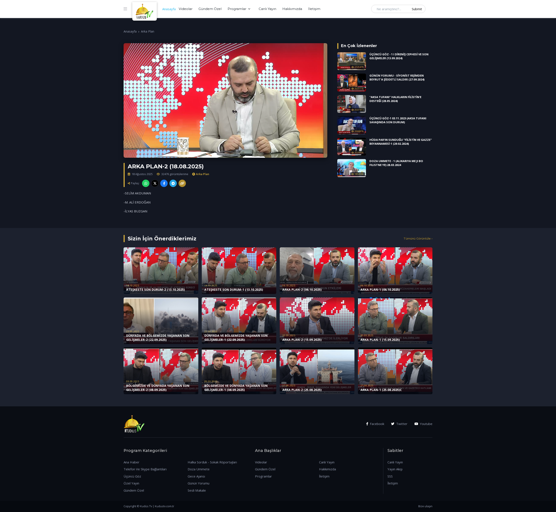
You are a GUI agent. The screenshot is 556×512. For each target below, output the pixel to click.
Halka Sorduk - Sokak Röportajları (212, 462)
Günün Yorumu (198, 483)
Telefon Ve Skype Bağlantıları (145, 469)
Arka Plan (147, 31)
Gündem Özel (210, 9)
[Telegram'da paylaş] (173, 183)
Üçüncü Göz (132, 476)
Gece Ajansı (196, 476)
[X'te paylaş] (155, 183)
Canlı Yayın (267, 9)
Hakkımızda (292, 9)
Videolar (185, 9)
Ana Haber (131, 462)
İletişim (314, 9)
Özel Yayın (131, 483)
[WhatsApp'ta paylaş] (145, 183)
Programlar (237, 9)
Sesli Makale (197, 490)
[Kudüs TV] (145, 9)
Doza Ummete (199, 469)
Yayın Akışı (394, 469)
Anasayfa (169, 9)
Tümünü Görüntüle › (418, 238)
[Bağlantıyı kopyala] (182, 183)
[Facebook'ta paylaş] (164, 183)
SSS (390, 476)
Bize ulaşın (425, 506)
